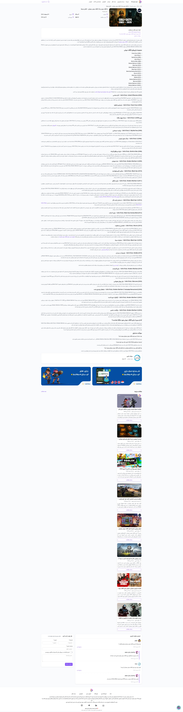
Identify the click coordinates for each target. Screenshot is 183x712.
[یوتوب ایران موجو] (103, 705)
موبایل (108, 1)
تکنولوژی (104, 1)
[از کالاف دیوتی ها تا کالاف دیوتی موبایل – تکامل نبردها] (125, 17)
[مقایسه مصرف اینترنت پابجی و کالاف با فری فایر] (129, 401)
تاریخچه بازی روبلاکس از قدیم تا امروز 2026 (130, 469)
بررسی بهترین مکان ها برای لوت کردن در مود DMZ (129, 558)
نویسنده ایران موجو (136, 411)
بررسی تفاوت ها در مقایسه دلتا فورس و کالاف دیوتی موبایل (129, 618)
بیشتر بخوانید (129, 420)
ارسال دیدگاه (68, 664)
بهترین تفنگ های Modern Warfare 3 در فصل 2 (109, 197)
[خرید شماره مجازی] (117, 376)
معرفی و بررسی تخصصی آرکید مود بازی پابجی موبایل (129, 499)
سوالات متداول (137, 36)
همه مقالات (43, 391)
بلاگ (138, 6)
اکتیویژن (54, 125)
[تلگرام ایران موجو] (89, 705)
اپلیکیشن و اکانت (97, 1)
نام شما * (71, 640)
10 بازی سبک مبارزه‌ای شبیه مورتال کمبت (103, 92)
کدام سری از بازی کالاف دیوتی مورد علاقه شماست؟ (130, 34)
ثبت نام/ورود (44, 1)
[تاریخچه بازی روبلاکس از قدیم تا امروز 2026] (129, 460)
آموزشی (90, 1)
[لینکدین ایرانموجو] (96, 705)
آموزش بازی (88, 694)
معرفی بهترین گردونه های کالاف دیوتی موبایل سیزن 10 (129, 529)
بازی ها (127, 1)
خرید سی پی (115, 265)
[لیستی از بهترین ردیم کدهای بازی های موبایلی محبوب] (129, 430)
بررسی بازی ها (133, 6)
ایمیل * (55, 640)
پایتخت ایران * (69, 646)
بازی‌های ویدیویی (105, 249)
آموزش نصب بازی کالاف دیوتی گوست (67, 237)
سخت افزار (114, 1)
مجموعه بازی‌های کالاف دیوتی (134, 32)
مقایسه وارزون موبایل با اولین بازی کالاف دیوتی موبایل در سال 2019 (129, 588)
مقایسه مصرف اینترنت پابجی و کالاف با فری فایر (129, 409)
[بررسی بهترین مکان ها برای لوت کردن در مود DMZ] (129, 550)
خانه (141, 6)
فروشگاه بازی (103, 694)
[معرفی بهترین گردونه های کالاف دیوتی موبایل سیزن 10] (129, 520)
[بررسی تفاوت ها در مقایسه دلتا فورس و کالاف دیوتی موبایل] (129, 610)
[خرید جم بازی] (66, 376)
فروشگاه (96, 694)
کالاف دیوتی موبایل (123, 42)
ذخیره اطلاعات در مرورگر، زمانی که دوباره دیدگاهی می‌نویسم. (57, 652)
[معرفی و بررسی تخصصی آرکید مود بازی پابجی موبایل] (129, 490)
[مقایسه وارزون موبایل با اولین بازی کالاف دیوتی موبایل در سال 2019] (129, 580)
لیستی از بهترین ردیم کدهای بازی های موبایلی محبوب (129, 439)
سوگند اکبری (130, 356)
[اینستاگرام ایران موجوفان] (82, 705)
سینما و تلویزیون (120, 1)
